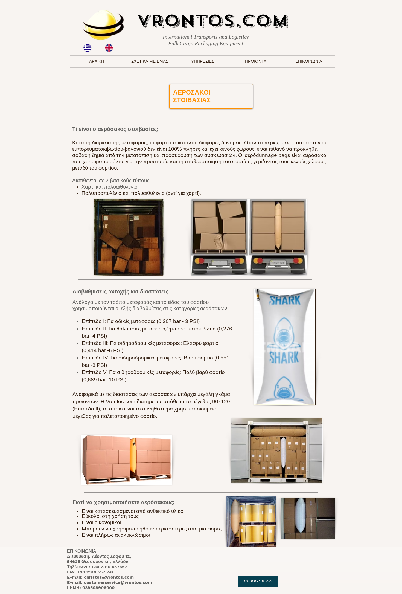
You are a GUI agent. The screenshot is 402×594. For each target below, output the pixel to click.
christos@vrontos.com (109, 577)
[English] (109, 47)
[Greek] (87, 47)
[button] (202, 61)
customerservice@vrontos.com (118, 582)
